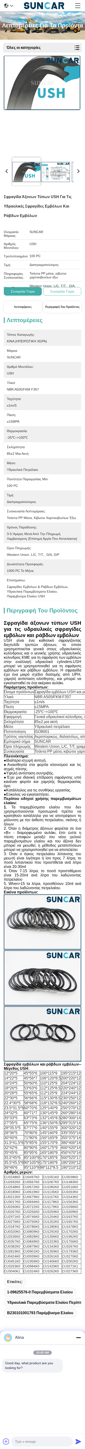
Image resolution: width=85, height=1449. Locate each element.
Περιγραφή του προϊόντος (62, 307)
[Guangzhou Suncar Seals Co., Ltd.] (44, 5)
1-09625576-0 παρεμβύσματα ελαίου (40, 1292)
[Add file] (6, 1441)
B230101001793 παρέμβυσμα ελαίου (40, 1313)
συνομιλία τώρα (23, 291)
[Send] (78, 1441)
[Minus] (78, 1337)
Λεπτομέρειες (23, 307)
